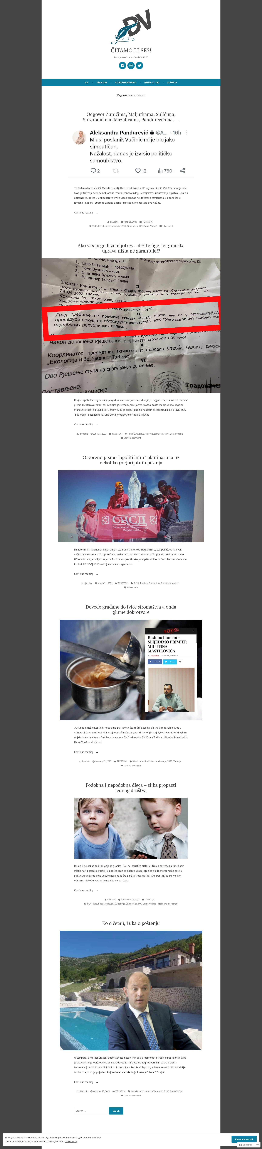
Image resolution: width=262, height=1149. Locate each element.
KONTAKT (172, 82)
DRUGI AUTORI (151, 82)
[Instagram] (131, 65)
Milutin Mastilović (141, 761)
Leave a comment (132, 438)
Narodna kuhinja (158, 761)
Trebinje (149, 433)
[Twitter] (139, 65)
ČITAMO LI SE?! (131, 50)
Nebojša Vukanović (154, 1091)
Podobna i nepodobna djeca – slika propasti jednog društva (131, 787)
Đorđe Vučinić (150, 226)
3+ (88, 903)
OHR (100, 226)
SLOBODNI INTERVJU (125, 82)
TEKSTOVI (102, 82)
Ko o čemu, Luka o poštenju (131, 923)
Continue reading (84, 213)
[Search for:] (91, 1111)
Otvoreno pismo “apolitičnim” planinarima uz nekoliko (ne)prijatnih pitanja (131, 460)
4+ (91, 903)
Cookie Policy (71, 1141)
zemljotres (159, 433)
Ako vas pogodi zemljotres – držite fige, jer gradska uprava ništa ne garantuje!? (131, 248)
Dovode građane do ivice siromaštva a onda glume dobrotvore (131, 609)
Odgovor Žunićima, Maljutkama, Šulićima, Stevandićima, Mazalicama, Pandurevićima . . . (131, 117)
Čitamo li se (132, 226)
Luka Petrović (137, 1091)
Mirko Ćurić (133, 433)
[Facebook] (122, 65)
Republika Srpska (111, 226)
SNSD (123, 226)
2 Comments (132, 588)
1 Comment (167, 226)
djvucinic (114, 221)
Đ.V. (86, 82)
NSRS (94, 226)
